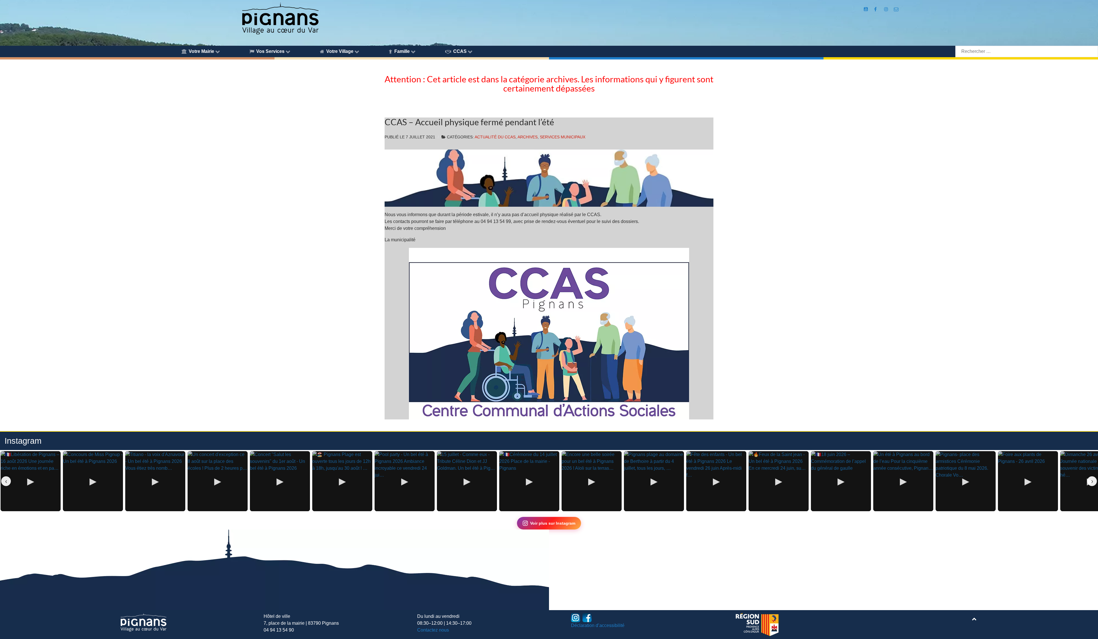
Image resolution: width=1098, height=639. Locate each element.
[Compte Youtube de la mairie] (866, 9)
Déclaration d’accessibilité (597, 625)
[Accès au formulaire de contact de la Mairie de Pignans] (896, 9)
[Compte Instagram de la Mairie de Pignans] (887, 9)
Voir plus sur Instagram (552, 523)
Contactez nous (433, 630)
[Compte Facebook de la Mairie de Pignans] (876, 9)
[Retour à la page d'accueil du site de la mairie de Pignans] (280, 17)
